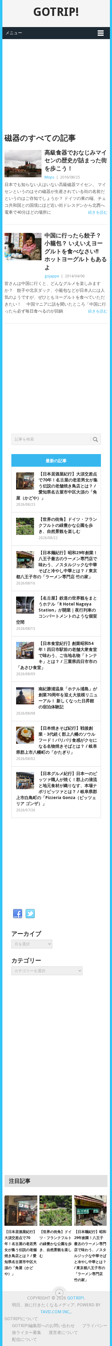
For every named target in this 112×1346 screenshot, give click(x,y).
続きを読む (98, 212)
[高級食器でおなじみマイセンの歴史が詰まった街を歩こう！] (23, 164)
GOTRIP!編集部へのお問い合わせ (43, 1325)
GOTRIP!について (21, 1318)
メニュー (13, 32)
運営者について (63, 1332)
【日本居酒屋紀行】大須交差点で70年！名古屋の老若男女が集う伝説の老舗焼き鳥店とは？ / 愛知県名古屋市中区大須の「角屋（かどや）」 (57, 486)
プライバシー (94, 1325)
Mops (49, 177)
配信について (24, 1339)
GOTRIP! (56, 12)
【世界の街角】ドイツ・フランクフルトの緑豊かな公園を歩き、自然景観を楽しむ (68, 525)
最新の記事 (56, 460)
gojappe (52, 276)
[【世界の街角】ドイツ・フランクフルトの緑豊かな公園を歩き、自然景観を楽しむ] (55, 1210)
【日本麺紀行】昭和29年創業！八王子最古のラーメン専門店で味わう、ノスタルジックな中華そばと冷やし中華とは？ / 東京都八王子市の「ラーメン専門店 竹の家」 (57, 564)
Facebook (17, 914)
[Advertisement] (56, 81)
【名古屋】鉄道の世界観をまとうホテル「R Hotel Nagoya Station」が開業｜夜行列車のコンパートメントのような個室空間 (56, 610)
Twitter (30, 914)
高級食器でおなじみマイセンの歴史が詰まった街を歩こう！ (76, 160)
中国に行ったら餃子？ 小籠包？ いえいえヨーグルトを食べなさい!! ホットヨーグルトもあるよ (76, 251)
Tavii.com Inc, (55, 1311)
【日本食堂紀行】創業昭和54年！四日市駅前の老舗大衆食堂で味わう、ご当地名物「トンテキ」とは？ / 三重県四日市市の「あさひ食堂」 (56, 655)
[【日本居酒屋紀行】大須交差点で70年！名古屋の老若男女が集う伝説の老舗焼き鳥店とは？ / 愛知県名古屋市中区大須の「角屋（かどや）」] (20, 1210)
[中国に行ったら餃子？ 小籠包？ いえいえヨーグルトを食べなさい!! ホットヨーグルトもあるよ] (23, 246)
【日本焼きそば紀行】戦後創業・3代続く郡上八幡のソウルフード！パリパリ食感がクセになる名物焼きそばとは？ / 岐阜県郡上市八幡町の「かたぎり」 (56, 740)
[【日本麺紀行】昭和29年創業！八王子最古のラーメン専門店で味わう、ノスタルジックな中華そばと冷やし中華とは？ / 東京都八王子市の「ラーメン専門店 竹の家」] (90, 1210)
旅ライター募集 (26, 1332)
